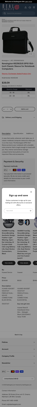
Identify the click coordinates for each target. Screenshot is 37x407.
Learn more (28, 1)
